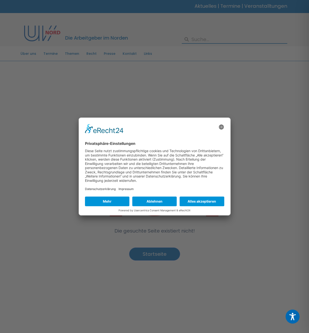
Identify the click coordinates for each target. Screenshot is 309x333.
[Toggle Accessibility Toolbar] (292, 316)
